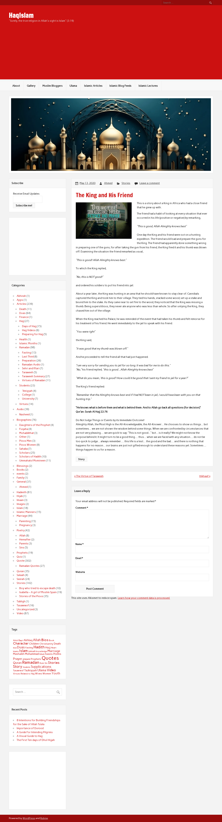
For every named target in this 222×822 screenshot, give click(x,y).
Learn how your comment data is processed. (144, 598)
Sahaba (23, 448)
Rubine (44, 818)
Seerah (21, 579)
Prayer (17, 659)
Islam (20, 508)
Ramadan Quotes (29, 565)
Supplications (41, 667)
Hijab (20, 496)
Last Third (28, 356)
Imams (16, 651)
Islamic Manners (26, 512)
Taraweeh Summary (33, 376)
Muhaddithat (26, 433)
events (21, 473)
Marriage (22, 515)
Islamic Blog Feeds (120, 85)
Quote (20, 560)
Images (21, 504)
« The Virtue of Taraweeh (89, 476)
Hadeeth (22, 492)
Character (21, 643)
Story (81, 459)
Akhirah (21, 296)
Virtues (23, 404)
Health (23, 339)
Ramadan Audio (31, 364)
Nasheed (24, 414)
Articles (21, 303)
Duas (22, 313)
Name (79, 544)
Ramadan (24, 347)
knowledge (41, 651)
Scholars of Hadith (30, 456)
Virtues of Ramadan (33, 380)
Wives (38, 673)
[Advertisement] (111, 55)
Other (23, 436)
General (21, 481)
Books (21, 469)
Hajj (21, 321)
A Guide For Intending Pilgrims (35, 732)
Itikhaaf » (204, 476)
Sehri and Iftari (30, 368)
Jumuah (32, 651)
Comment (81, 508)
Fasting (26, 352)
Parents (23, 543)
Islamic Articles (93, 85)
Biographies (24, 419)
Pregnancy (25, 525)
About (16, 85)
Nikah (41, 654)
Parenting (25, 521)
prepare (26, 659)
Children (34, 643)
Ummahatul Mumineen (32, 460)
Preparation (29, 360)
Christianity (46, 643)
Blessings (22, 465)
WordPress (29, 818)
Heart (53, 647)
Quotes (50, 658)
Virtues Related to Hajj (24, 673)
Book (51, 640)
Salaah (20, 575)
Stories (126, 183)
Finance (24, 317)
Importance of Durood (30, 728)
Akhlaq (27, 640)
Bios (44, 640)
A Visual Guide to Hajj (29, 736)
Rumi (42, 663)
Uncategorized (25, 609)
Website (80, 572)
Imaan (20, 500)
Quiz (19, 556)
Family (20, 477)
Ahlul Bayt (18, 640)
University (28, 398)
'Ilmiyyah (27, 390)
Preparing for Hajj (32, 334)
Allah (22, 535)
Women (46, 673)
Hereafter (25, 539)
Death (22, 309)
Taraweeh (27, 372)
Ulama (73, 85)
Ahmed (108, 183)
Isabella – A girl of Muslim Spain (38, 592)
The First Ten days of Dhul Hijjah (36, 740)
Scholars (24, 452)
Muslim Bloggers (52, 85)
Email (79, 558)
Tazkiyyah (30, 670)
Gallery (31, 85)
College (26, 394)
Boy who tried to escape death (37, 588)
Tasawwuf (23, 605)
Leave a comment (149, 183)
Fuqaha (23, 429)
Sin (46, 663)
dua (14, 647)
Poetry (21, 530)
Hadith (39, 647)
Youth (56, 673)
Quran (20, 571)
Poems (57, 653)
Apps (20, 299)
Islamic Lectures (148, 85)
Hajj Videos (29, 330)
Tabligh (21, 601)
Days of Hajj (29, 326)
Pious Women (27, 444)
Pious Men (25, 440)
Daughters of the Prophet (34, 425)
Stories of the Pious (31, 596)
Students (24, 385)
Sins (21, 547)
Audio (20, 409)
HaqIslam (21, 15)
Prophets (22, 552)
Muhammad (32, 653)
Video (20, 613)
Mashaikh (18, 653)
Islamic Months (28, 343)
